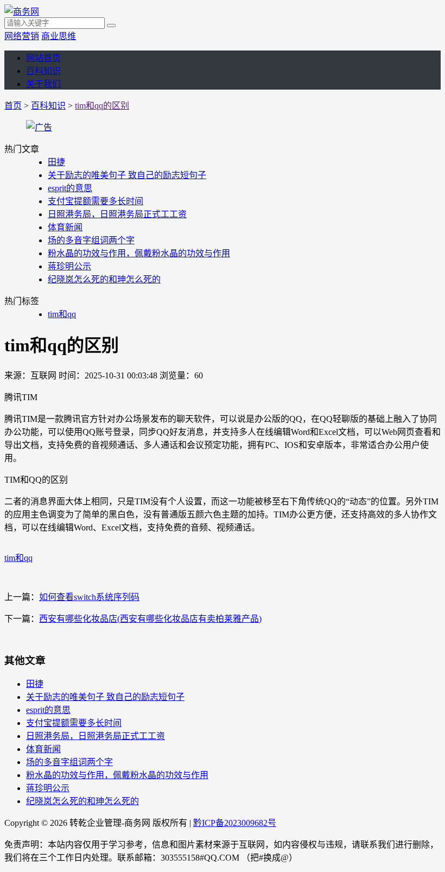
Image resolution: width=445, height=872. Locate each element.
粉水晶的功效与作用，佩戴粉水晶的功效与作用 (139, 253)
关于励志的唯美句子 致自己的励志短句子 (127, 175)
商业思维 (58, 36)
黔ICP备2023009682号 (234, 822)
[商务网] (21, 11)
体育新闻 (65, 227)
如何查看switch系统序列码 (89, 597)
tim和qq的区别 (102, 105)
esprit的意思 (70, 188)
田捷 (56, 162)
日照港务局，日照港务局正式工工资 (117, 214)
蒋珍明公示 (69, 266)
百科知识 (43, 70)
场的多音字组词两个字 (91, 240)
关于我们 (43, 84)
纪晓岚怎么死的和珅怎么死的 (104, 279)
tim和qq (62, 314)
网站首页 (43, 57)
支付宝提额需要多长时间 (95, 201)
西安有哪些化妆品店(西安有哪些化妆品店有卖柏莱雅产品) (150, 618)
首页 (13, 105)
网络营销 (21, 36)
